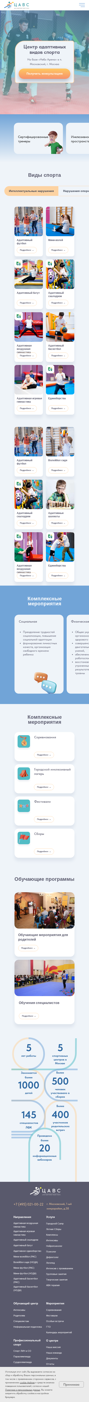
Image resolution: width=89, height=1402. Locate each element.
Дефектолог (52, 1257)
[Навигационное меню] (82, 5)
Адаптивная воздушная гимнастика (25, 1225)
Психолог (51, 1251)
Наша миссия (53, 1347)
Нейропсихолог (54, 1246)
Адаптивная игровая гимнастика (24, 1233)
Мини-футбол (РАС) (23, 1268)
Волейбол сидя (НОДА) (25, 1262)
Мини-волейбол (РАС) (24, 1256)
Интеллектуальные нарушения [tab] (31, 191)
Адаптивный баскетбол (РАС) (25, 1280)
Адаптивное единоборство (27, 1251)
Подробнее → (27, 250)
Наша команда (54, 1353)
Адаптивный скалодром (25, 1240)
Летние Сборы (53, 1229)
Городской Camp (55, 1223)
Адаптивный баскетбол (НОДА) (25, 1288)
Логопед (50, 1263)
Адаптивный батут (23, 1245)
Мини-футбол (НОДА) (24, 1273)
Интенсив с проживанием (59, 1268)
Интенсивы (52, 1240)
